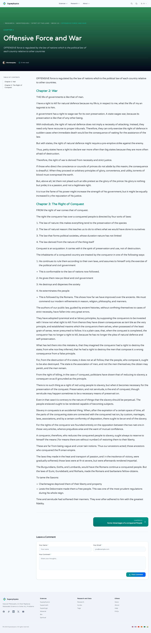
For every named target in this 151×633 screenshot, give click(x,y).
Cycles (79, 605)
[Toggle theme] (137, 4)
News (117, 602)
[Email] (23, 611)
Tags (79, 608)
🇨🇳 (138, 627)
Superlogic (44, 608)
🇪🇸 (141, 627)
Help (116, 608)
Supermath (44, 605)
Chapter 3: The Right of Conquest (13, 86)
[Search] (132, 4)
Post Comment (137, 574)
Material (43, 611)
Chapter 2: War (10, 82)
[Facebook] (4, 611)
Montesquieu (22, 23)
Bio (41, 614)
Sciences (62, 3)
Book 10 (55, 23)
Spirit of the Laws (40, 23)
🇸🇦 (144, 627)
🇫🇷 (135, 627)
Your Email (97, 545)
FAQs (117, 611)
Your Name (43, 545)
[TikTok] (9, 611)
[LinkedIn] (13, 611)
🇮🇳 (147, 627)
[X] (18, 611)
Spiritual (43, 617)
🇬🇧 (132, 627)
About (85, 3)
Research (74, 3)
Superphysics (45, 602)
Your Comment (45, 554)
